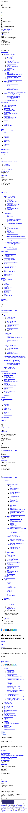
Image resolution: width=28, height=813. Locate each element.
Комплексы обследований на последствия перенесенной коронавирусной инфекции (14, 96)
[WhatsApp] (12, 630)
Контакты (3, 151)
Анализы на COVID (9, 98)
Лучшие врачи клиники (10, 105)
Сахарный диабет (11, 700)
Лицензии (6, 136)
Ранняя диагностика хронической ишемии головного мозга (15, 697)
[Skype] (14, 630)
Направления (4, 52)
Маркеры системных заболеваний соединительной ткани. (15, 690)
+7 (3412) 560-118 (7, 29)
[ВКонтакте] (4, 154)
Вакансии (6, 142)
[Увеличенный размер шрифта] (2, 6)
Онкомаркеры (10, 692)
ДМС (8, 82)
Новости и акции (5, 149)
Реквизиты (6, 140)
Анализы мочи (10, 672)
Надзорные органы (8, 138)
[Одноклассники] (3, 630)
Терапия (9, 65)
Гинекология (10, 58)
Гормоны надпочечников (13, 678)
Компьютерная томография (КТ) (15, 74)
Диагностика (7, 70)
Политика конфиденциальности (9, 757)
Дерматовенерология (12, 60)
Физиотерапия (10, 88)
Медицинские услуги (9, 54)
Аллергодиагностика (12, 674)
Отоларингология (11, 64)
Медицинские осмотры (12, 77)
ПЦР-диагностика (11, 695)
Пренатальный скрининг (13, 694)
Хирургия (9, 68)
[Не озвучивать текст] (1, 25)
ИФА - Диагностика (12, 684)
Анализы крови (11, 671)
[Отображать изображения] (1, 18)
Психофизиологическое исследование (13, 90)
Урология (6, 721)
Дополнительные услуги (10, 81)
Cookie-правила (5, 754)
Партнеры (6, 137)
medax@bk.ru (4, 34)
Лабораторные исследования (14, 76)
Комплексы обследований (10, 93)
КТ (4, 709)
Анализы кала (10, 675)
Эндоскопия (10, 73)
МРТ (8, 78)
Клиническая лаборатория (13, 686)
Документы (6, 144)
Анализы (3, 129)
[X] (8, 630)
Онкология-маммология (13, 62)
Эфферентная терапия (12, 89)
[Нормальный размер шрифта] (2, 4)
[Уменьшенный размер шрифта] (1, 2)
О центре (3, 132)
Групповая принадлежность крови (15, 679)
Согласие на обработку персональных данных (12, 755)
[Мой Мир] (6, 630)
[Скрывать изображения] (1, 20)
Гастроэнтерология (11, 56)
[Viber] (10, 630)
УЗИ (8, 72)
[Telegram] (16, 630)
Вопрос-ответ (7, 141)
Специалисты (4, 102)
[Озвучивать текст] (1, 23)
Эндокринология (11, 69)
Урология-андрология (12, 66)
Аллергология (10, 670)
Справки (9, 86)
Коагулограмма (10, 687)
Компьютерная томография (10, 113)
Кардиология (10, 57)
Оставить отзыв (8, 146)
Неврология (10, 61)
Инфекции (9, 683)
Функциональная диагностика (14, 80)
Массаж (9, 85)
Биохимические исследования (14, 676)
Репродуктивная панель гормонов (15, 699)
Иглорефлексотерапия (12, 84)
